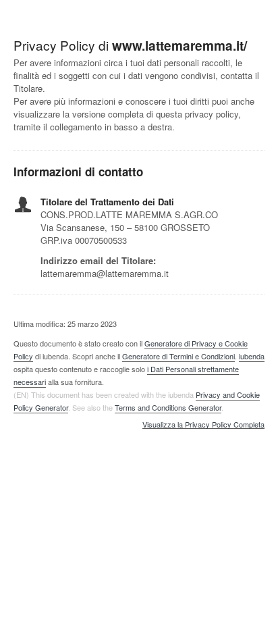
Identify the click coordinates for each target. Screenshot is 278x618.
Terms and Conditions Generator (168, 407)
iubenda (252, 356)
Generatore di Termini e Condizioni (178, 356)
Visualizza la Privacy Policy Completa (203, 425)
